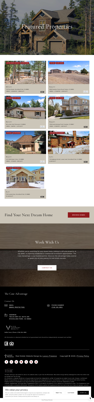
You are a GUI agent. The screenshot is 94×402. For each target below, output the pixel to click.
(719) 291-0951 (57, 307)
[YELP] (26, 362)
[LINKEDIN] (16, 362)
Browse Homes (78, 215)
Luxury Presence (50, 356)
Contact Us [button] (47, 268)
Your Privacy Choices (47, 400)
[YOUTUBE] (21, 362)
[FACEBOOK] (6, 362)
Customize (71, 392)
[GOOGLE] (31, 362)
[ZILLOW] (36, 362)
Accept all (83, 392)
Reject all (59, 392)
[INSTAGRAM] (11, 362)
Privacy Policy (83, 356)
